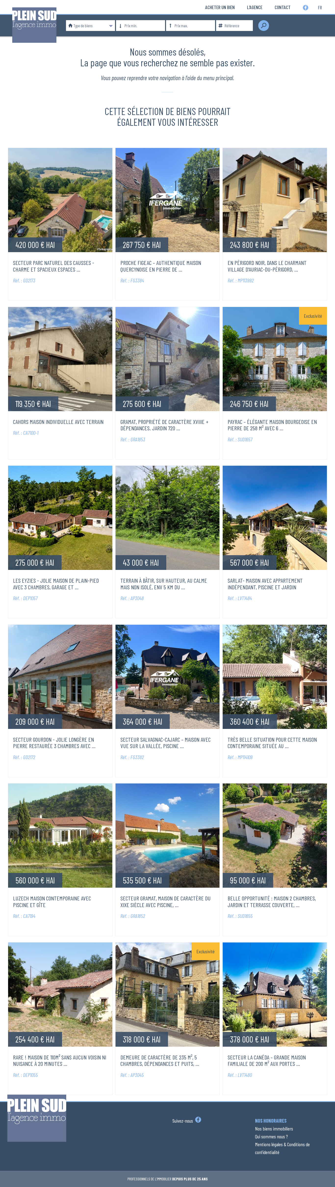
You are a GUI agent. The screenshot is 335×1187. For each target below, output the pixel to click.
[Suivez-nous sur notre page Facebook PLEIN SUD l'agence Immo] (197, 1121)
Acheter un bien (220, 7)
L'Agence (254, 7)
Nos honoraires (270, 1121)
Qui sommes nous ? (271, 1136)
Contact (283, 7)
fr (320, 7)
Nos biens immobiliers (274, 1128)
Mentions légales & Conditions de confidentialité (282, 1148)
